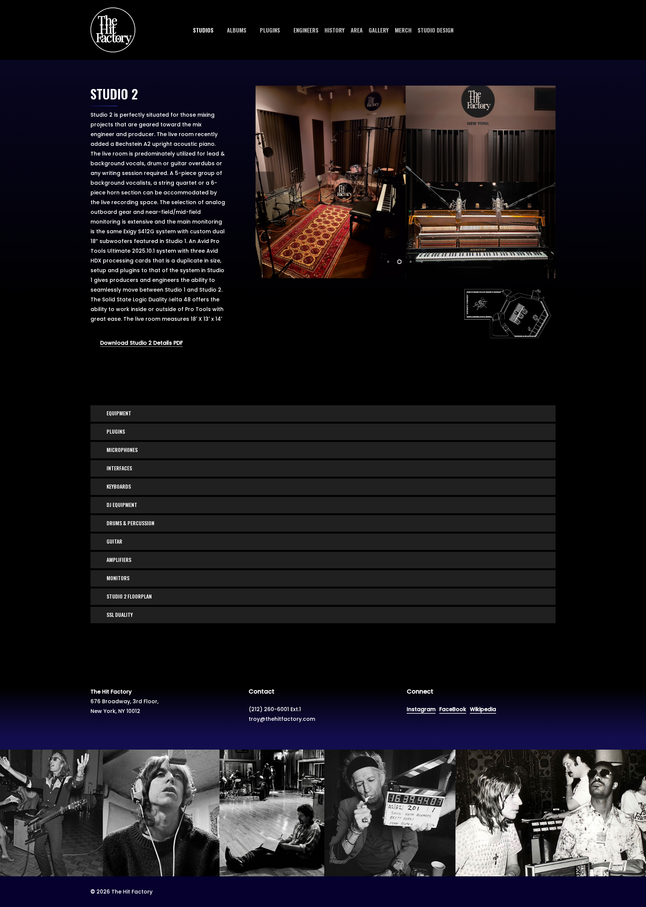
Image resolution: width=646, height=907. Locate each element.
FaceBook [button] (452, 709)
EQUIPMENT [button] (119, 413)
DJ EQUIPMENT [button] (122, 504)
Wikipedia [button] (483, 709)
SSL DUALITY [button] (120, 614)
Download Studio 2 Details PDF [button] (141, 343)
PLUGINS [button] (116, 431)
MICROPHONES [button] (122, 450)
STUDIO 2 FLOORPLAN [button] (129, 596)
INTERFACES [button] (119, 468)
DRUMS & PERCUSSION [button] (130, 523)
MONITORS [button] (118, 578)
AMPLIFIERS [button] (119, 559)
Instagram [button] (421, 709)
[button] (275, 709)
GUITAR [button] (114, 541)
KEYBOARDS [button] (119, 486)
